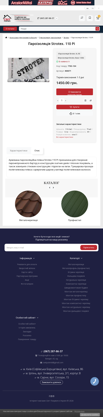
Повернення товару (27, 339)
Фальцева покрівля (76, 276)
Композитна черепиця (76, 284)
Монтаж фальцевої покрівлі (76, 311)
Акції (27, 280)
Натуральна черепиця (76, 280)
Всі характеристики (64, 137)
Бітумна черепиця (76, 272)
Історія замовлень (27, 327)
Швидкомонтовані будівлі (76, 287)
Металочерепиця (76, 264)
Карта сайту (27, 272)
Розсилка (27, 335)
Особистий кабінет (27, 323)
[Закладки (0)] (90, 18)
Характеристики (18, 150)
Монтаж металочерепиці (76, 291)
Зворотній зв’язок (27, 268)
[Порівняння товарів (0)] (82, 18)
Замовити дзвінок (51, 382)
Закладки (27, 331)
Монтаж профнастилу (76, 295)
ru (92, 8)
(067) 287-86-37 (46, 18)
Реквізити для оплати (27, 264)
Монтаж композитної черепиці (76, 303)
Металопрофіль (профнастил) (76, 268)
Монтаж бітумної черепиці (76, 299)
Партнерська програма (27, 276)
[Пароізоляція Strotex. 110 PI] (28, 70)
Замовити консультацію (75, 93)
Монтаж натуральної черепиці (76, 307)
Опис (37, 150)
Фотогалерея (27, 284)
